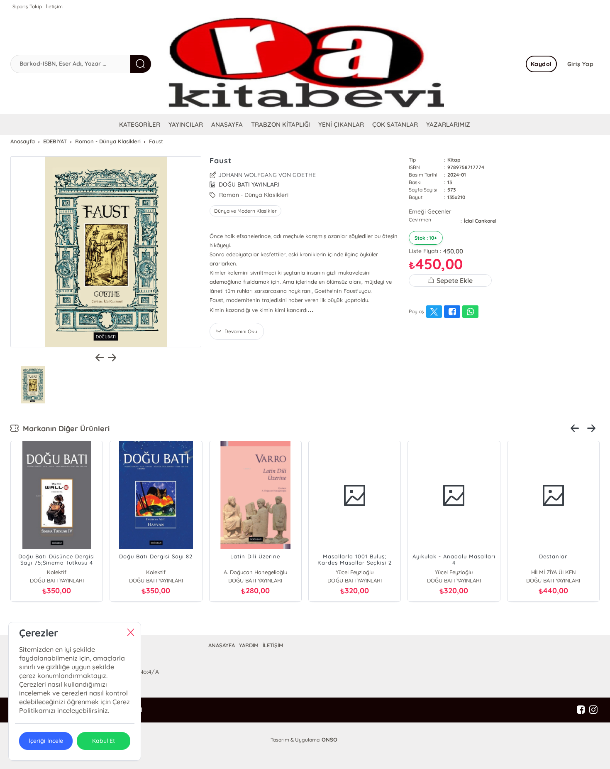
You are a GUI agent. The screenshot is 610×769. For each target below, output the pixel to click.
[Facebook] (581, 710)
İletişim (54, 6)
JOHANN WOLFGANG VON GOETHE (267, 175)
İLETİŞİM (273, 645)
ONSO (329, 739)
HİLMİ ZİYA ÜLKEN (553, 572)
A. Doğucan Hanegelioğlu (255, 572)
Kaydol (541, 64)
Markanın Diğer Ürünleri (64, 428)
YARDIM (249, 645)
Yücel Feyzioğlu (354, 572)
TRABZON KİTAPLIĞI (280, 124)
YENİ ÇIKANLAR (341, 124)
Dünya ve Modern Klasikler (245, 211)
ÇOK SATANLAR (395, 124)
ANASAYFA (227, 124)
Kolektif (56, 572)
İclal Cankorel (480, 221)
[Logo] (305, 63)
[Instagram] (593, 710)
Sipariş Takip (27, 6)
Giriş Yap (580, 64)
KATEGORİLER (139, 124)
